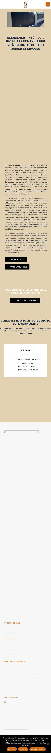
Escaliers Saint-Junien (31, 674)
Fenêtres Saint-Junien (20, 678)
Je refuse (23, 749)
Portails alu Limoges (31, 686)
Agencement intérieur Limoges (16, 667)
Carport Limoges (22, 671)
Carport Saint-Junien (40, 671)
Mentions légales (37, 749)
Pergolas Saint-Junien (13, 686)
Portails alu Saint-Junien (23, 690)
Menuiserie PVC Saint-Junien (18, 682)
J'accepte (11, 749)
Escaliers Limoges (11, 674)
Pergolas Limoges (40, 682)
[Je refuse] (48, 744)
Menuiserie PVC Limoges (40, 678)
